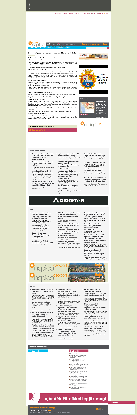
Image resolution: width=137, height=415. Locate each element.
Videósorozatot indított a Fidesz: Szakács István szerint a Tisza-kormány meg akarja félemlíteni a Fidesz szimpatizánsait (69, 174)
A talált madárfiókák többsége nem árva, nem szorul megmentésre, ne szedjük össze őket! (78, 368)
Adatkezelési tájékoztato (42, 410)
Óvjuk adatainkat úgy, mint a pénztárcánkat (76, 385)
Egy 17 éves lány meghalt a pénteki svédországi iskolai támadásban (68, 187)
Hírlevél (101, 13)
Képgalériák (72, 13)
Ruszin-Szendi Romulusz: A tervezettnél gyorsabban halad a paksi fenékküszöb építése (43, 183)
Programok (65, 13)
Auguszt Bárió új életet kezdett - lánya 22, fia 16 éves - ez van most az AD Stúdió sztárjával (95, 179)
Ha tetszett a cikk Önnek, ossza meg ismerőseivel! (42, 126)
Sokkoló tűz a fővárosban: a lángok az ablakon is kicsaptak (95, 155)
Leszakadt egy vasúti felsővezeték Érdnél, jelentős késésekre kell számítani (78, 356)
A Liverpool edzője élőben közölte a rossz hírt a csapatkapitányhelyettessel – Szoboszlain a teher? (42, 215)
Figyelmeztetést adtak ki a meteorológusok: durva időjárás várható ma (67, 318)
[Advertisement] (68, 28)
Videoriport (72, 44)
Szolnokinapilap (33, 47)
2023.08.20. (31, 55)
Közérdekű (78, 13)
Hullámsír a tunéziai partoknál (95, 162)
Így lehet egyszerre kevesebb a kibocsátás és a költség (69, 155)
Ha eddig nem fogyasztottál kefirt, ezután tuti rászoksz (94, 328)
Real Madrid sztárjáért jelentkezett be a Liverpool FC (42, 242)
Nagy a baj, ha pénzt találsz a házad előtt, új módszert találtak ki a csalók (42, 314)
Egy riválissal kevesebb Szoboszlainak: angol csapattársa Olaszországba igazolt (94, 252)
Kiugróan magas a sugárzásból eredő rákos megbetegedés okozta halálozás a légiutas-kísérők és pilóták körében (69, 293)
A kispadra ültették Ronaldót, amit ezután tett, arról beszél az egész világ (68, 225)
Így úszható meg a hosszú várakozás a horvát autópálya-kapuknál (79, 365)
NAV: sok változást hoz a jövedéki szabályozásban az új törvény (77, 360)
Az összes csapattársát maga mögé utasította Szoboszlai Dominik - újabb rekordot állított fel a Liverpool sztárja (94, 215)
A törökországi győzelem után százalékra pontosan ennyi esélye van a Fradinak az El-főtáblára (69, 215)
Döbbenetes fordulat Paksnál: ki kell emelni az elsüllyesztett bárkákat (42, 291)
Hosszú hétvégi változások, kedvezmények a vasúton (76, 374)
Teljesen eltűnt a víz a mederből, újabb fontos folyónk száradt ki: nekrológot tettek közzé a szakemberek (95, 292)
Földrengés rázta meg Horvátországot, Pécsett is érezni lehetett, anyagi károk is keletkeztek (101, 106)
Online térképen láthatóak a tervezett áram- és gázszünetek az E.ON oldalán (79, 377)
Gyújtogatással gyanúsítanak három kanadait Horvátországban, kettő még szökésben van (68, 164)
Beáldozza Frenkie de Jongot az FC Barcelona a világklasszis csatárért (68, 233)
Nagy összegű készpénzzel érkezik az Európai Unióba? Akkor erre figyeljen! (78, 380)
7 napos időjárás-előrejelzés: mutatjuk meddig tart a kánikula (56, 47)
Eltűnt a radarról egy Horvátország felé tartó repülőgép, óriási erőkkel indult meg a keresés (67, 332)
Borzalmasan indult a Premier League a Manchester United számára (43, 163)
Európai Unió (86, 13)
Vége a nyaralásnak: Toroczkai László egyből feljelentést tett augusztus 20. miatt (43, 155)
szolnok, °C (56, 43)
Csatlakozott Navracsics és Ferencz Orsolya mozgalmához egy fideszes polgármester (43, 173)
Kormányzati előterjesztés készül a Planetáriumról (93, 170)
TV (91, 13)
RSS (107, 13)
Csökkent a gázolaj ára (75, 353)
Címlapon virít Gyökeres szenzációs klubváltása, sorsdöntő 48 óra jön (40, 227)
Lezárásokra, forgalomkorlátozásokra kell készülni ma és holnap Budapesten (79, 382)
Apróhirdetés (58, 13)
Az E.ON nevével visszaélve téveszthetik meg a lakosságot (77, 362)
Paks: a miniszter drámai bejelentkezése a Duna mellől (94, 317)
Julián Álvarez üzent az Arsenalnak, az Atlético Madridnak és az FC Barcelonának (92, 226)
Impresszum (33, 410)
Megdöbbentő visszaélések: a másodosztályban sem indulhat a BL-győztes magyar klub (69, 242)
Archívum (95, 13)
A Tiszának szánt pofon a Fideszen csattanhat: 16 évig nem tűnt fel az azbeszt (42, 304)
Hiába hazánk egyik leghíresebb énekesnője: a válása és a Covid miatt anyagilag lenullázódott (67, 308)
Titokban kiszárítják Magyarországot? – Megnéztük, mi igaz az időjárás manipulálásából (95, 306)
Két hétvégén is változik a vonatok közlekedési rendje (78, 388)
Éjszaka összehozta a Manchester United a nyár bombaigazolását (41, 235)
